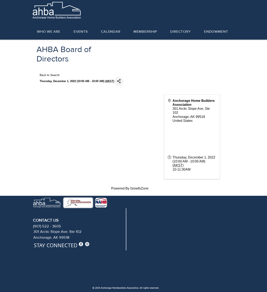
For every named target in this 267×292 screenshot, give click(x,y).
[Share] (118, 81)
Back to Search (50, 75)
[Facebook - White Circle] (81, 244)
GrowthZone (139, 188)
